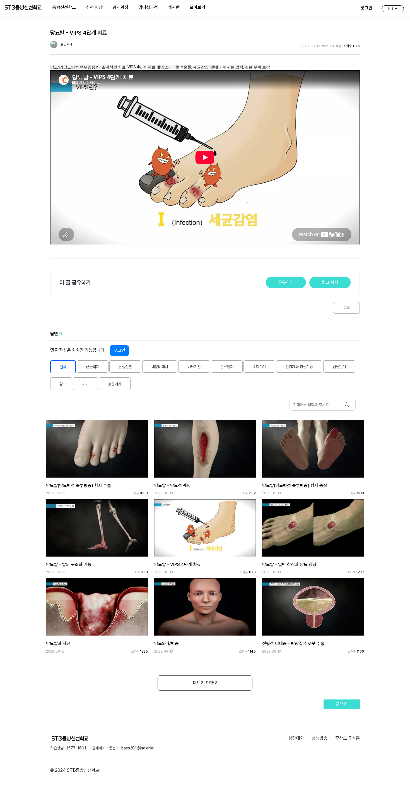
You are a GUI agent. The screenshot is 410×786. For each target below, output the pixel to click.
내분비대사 (159, 366)
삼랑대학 (296, 738)
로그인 (119, 350)
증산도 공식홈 (347, 738)
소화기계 (259, 366)
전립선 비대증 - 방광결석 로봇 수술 (293, 643)
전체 (63, 367)
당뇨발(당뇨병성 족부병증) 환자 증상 (294, 485)
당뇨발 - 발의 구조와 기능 (68, 564)
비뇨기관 (194, 366)
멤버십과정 (148, 7)
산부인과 (226, 366)
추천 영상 (94, 7)
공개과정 (120, 7)
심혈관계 (339, 366)
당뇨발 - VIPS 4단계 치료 (177, 564)
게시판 (174, 7)
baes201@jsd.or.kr (137, 748)
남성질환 (125, 366)
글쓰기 (342, 704)
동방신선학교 (64, 7)
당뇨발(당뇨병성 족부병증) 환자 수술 (78, 485)
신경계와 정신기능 (299, 366)
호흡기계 (114, 384)
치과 (85, 384)
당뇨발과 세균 (58, 643)
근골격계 (92, 366)
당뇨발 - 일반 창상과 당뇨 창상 (289, 564)
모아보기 (197, 7)
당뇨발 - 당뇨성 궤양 (172, 485)
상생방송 (319, 738)
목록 (346, 307)
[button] (393, 8)
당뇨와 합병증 (166, 643)
